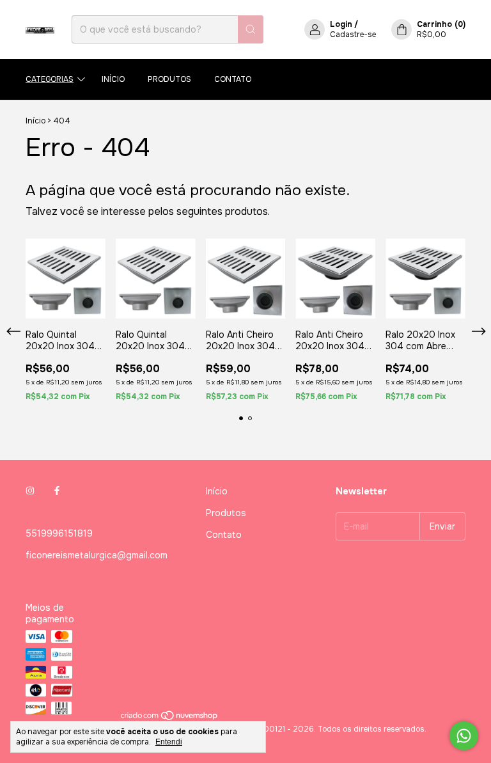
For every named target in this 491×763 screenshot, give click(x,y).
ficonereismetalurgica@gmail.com (97, 555)
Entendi (168, 741)
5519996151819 (59, 533)
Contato (232, 79)
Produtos (169, 79)
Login (341, 24)
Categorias (50, 79)
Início (113, 79)
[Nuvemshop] (169, 719)
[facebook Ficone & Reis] (56, 491)
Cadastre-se (353, 34)
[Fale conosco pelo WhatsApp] (463, 735)
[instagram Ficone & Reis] (30, 491)
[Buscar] (250, 29)
